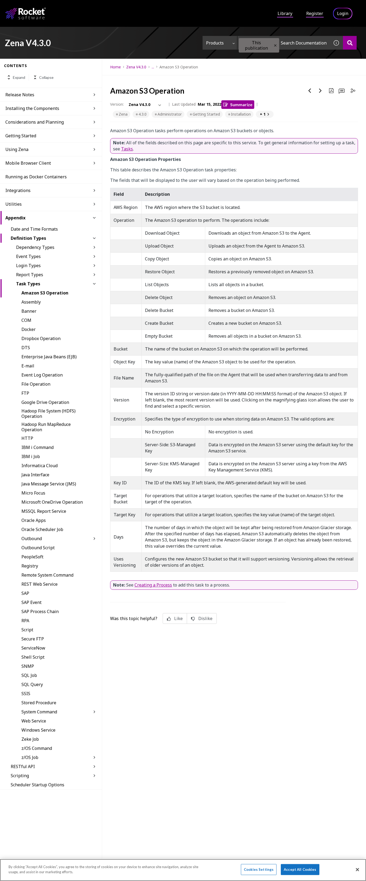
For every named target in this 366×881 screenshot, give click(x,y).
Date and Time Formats (34, 229)
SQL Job (29, 675)
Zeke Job (30, 739)
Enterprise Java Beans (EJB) (49, 357)
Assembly (31, 302)
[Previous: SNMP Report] (309, 90)
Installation (241, 114)
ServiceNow (33, 648)
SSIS (25, 693)
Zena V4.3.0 (136, 67)
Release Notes (19, 95)
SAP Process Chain (40, 611)
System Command (39, 712)
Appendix (15, 218)
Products (215, 43)
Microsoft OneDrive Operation (52, 502)
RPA (25, 621)
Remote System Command (47, 575)
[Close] (357, 869)
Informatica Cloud (39, 466)
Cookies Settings (259, 869)
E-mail (27, 366)
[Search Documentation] (350, 43)
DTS (25, 348)
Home (115, 67)
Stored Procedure (38, 703)
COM (26, 320)
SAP (25, 593)
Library (285, 13)
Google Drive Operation (45, 402)
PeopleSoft (32, 557)
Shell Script (32, 657)
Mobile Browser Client (28, 163)
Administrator (170, 114)
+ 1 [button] (263, 114)
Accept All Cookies (300, 869)
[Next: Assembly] (320, 90)
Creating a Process (153, 585)
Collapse (46, 77)
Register (314, 13)
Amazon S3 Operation (44, 293)
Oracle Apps (33, 520)
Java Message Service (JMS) (48, 484)
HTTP (27, 438)
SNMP (27, 666)
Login (342, 13)
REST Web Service (39, 584)
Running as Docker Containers (36, 177)
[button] (275, 45)
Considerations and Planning (34, 122)
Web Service (33, 721)
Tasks (127, 149)
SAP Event (31, 602)
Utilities (13, 204)
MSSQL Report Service (43, 511)
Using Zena (16, 149)
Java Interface (35, 475)
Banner (28, 311)
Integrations (18, 190)
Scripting (20, 776)
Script (27, 630)
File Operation (35, 384)
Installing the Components (32, 108)
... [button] (153, 67)
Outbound (31, 538)
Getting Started (20, 136)
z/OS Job (29, 757)
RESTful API (23, 766)
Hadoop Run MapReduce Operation (46, 427)
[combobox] (283, 43)
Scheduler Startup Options (37, 785)
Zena (123, 114)
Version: (117, 104)
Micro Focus (33, 493)
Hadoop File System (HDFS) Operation (48, 413)
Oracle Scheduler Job (42, 529)
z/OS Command (36, 748)
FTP (25, 393)
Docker (28, 329)
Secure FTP (32, 639)
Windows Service (38, 730)
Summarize (241, 104)
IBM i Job (30, 456)
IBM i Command (37, 447)
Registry (29, 566)
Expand (19, 77)
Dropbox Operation (41, 338)
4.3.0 (143, 114)
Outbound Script (38, 548)
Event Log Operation (42, 375)
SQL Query (32, 684)
